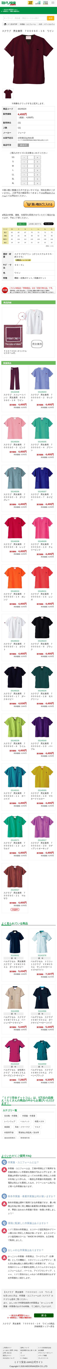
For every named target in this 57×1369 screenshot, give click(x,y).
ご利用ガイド (7, 1347)
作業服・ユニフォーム (28, 24)
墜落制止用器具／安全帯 (29, 1132)
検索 (50, 18)
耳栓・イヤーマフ (22, 1127)
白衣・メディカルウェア (47, 24)
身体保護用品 (9, 1138)
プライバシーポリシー (45, 1353)
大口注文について (8, 1358)
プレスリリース (43, 1358)
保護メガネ (39, 1121)
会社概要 (41, 1350)
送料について (24, 1347)
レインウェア (9, 1121)
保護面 (7, 1127)
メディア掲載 (42, 1355)
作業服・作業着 (28, 1116)
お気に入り (22, 224)
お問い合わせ (7, 1353)
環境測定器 (25, 1138)
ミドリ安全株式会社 (44, 1347)
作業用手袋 (9, 1132)
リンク (22, 1355)
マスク (37, 1127)
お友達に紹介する (35, 224)
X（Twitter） (24, 1358)
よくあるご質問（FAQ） (11, 1350)
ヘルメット (25, 1121)
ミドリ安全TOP (11, 24)
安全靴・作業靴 (10, 1116)
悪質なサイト (7, 1355)
